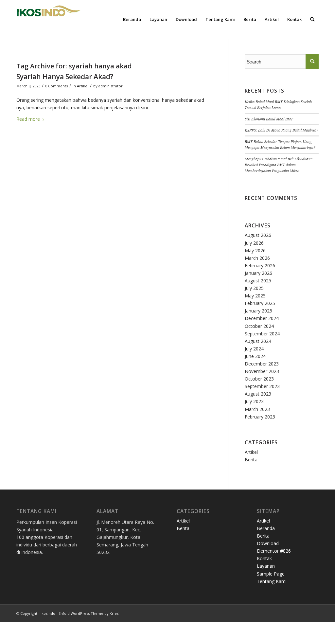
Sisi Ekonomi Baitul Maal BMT (269, 118)
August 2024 (258, 341)
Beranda (266, 528)
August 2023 (258, 394)
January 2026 (258, 273)
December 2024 (262, 318)
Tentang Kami (272, 581)
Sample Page (271, 574)
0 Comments (56, 85)
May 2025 (255, 296)
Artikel (82, 85)
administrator (110, 85)
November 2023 (262, 371)
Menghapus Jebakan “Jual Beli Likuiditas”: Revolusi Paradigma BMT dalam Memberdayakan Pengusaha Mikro (279, 164)
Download (268, 543)
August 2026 (258, 235)
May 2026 (255, 250)
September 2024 (262, 333)
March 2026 (257, 258)
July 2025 (254, 288)
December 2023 (262, 364)
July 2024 (254, 349)
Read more (28, 119)
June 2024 (255, 356)
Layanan (266, 566)
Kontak (264, 558)
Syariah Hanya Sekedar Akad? (64, 76)
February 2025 (260, 303)
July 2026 (254, 243)
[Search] (312, 19)
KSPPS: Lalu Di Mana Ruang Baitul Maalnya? (281, 130)
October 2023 (259, 379)
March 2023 (257, 409)
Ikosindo (48, 613)
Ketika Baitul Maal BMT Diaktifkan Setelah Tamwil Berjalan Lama (278, 104)
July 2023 (254, 401)
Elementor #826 (274, 551)
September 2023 (262, 386)
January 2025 (258, 311)
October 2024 (259, 326)
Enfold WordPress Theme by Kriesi (89, 613)
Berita (251, 459)
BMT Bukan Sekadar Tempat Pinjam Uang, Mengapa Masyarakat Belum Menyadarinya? (280, 144)
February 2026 (260, 265)
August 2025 (258, 280)
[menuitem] (132, 19)
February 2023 (260, 417)
